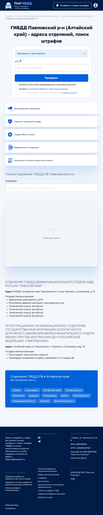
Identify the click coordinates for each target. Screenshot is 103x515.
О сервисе (42, 478)
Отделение (11, 181)
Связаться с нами (45, 497)
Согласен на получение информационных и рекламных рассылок (47, 84)
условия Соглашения (69, 93)
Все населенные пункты (23, 380)
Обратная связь (12, 505)
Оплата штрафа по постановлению (13, 489)
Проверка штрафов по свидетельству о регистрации (18, 477)
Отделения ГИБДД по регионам (51, 494)
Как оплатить (43, 481)
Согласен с (43, 89)
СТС (17, 61)
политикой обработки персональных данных (48, 89)
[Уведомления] (95, 5)
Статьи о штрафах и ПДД (48, 490)
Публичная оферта (79, 458)
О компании (10, 508)
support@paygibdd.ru (15, 459)
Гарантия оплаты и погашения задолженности (50, 486)
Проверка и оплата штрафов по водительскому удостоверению (18, 483)
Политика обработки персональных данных (47, 470)
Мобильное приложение (48, 474)
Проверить (51, 77)
